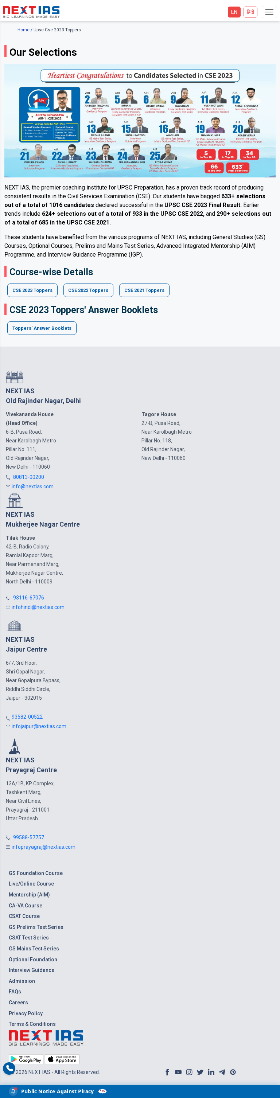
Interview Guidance (31, 970)
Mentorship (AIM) (29, 895)
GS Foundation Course (36, 873)
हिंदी (250, 12)
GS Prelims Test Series (36, 927)
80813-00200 (28, 477)
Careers (18, 1002)
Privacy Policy (26, 1013)
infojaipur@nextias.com (39, 726)
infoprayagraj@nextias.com (43, 847)
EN (234, 12)
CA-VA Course (25, 906)
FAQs (15, 992)
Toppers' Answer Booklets (41, 328)
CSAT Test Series (29, 938)
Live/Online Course (31, 884)
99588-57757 (28, 837)
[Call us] (9, 1068)
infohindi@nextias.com (38, 607)
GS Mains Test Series (34, 949)
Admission (22, 981)
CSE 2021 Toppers (144, 290)
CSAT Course (24, 916)
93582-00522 (27, 717)
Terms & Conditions (32, 1024)
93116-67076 (28, 598)
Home (24, 29)
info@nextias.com (33, 486)
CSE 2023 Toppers (32, 290)
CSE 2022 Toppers (88, 290)
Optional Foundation (33, 959)
